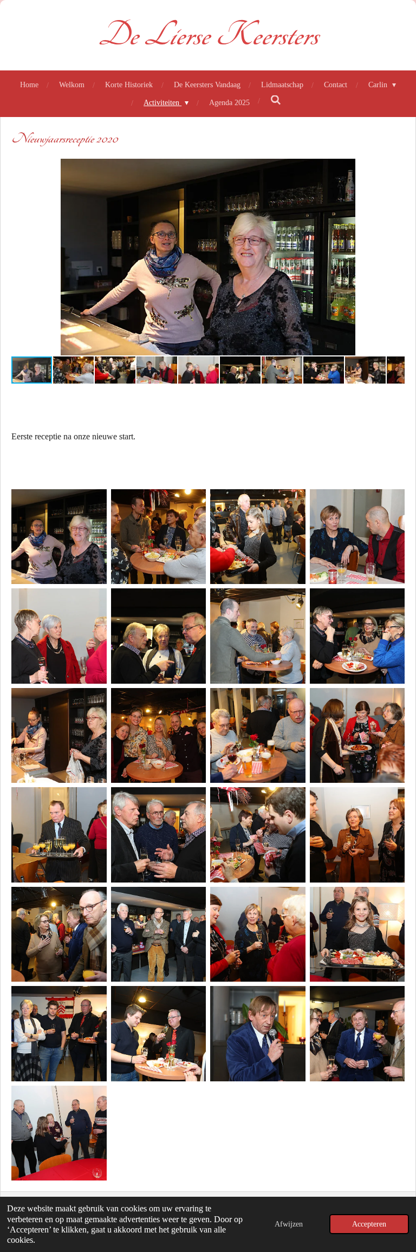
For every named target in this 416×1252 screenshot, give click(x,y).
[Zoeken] (276, 100)
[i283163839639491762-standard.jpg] (357, 736)
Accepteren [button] (369, 1223)
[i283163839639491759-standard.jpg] (59, 736)
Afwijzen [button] (289, 1223)
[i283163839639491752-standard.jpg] (159, 537)
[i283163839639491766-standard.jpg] (357, 835)
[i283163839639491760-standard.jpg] (159, 736)
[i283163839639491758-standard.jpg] (357, 636)
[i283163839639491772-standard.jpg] (159, 1034)
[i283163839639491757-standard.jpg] (258, 636)
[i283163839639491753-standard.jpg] (258, 537)
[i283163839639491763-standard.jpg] (59, 835)
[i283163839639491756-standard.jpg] (159, 636)
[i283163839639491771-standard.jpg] (59, 1034)
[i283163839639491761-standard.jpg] (258, 736)
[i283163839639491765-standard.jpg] (258, 835)
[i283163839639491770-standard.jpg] (357, 934)
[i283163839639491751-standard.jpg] (59, 537)
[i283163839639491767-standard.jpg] (59, 934)
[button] (395, 168)
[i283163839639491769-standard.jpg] (258, 934)
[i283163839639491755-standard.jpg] (59, 636)
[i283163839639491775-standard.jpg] (59, 1133)
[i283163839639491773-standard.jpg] (258, 1034)
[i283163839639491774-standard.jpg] (357, 1034)
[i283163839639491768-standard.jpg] (159, 934)
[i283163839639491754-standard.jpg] (357, 537)
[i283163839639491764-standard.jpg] (159, 835)
